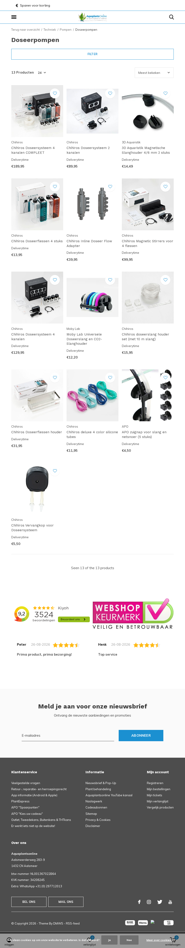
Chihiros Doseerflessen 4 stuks (37, 241)
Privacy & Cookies (98, 820)
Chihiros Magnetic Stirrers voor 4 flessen (147, 243)
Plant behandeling (98, 789)
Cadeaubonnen (96, 807)
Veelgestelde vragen (25, 783)
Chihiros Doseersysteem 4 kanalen (33, 336)
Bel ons (28, 902)
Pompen (66, 29)
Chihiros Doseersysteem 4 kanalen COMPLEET (33, 150)
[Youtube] (170, 902)
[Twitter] (159, 902)
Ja (109, 940)
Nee (129, 940)
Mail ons (65, 902)
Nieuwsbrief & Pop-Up (101, 783)
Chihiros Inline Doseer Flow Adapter (89, 243)
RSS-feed (73, 923)
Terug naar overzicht (25, 29)
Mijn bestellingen (158, 789)
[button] (14, 17)
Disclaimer (93, 826)
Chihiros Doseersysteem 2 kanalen (88, 150)
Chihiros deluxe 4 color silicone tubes (92, 434)
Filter (92, 54)
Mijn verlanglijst (157, 801)
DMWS (58, 923)
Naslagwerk (94, 801)
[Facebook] (139, 902)
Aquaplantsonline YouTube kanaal (109, 795)
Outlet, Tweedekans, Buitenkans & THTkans (41, 820)
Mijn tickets (154, 795)
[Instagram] (149, 902)
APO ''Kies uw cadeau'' (27, 813)
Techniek (50, 29)
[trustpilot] (133, 613)
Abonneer (141, 735)
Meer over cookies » (159, 940)
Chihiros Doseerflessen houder (36, 432)
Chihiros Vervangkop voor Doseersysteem (32, 527)
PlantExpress (20, 801)
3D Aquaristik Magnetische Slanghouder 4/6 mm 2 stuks (146, 150)
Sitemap (91, 813)
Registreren (155, 783)
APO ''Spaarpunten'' (25, 807)
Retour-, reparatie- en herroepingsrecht (39, 789)
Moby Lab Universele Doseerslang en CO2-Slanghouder (84, 339)
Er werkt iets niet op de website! (33, 826)
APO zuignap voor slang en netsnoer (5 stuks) (144, 434)
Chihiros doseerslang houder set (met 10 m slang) (145, 336)
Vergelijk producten (160, 807)
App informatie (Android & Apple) (34, 795)
